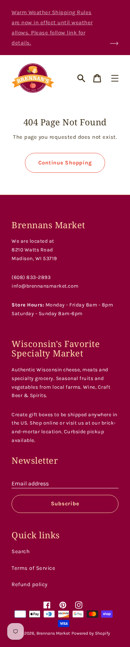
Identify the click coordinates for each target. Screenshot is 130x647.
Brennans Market (53, 633)
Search (21, 551)
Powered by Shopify (91, 633)
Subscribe (65, 503)
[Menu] (115, 78)
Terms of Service (33, 568)
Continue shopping (65, 162)
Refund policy (30, 584)
